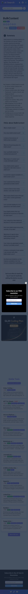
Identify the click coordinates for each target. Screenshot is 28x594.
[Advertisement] (14, 358)
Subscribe (14, 303)
